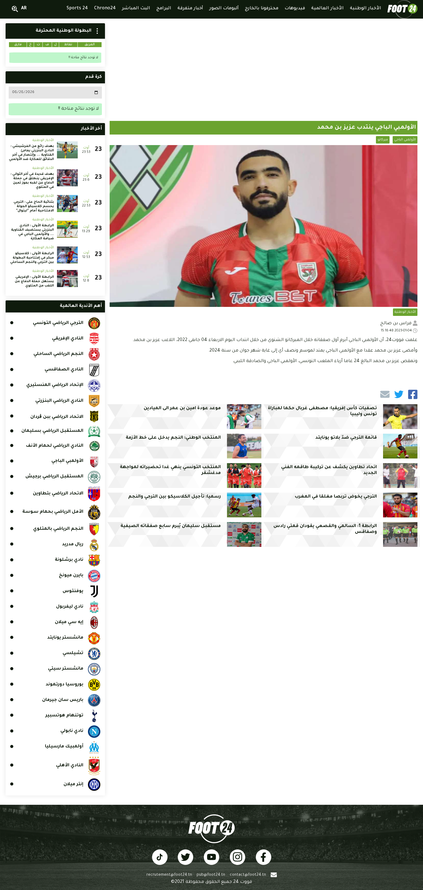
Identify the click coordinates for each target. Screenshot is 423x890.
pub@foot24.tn (211, 875)
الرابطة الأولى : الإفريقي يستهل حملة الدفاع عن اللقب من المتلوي (34, 281)
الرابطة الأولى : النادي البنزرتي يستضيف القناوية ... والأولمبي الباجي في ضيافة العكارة (32, 232)
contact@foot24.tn (248, 875)
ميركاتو (382, 140)
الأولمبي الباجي (405, 140)
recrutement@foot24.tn (169, 875)
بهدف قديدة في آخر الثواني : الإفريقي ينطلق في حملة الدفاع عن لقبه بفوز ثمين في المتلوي (32, 180)
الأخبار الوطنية (405, 312)
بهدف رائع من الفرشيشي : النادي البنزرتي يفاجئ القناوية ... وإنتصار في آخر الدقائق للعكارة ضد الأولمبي (31, 152)
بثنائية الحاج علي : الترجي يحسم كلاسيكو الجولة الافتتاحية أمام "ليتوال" (34, 206)
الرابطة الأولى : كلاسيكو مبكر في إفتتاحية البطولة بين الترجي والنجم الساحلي (32, 258)
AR (24, 8)
